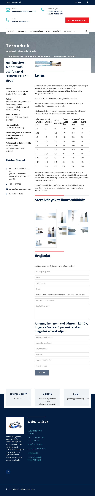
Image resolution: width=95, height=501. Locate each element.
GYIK (48, 31)
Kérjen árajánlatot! (77, 20)
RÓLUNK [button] (21, 31)
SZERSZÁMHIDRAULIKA (37, 449)
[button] (86, 31)
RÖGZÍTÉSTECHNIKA (35, 444)
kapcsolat (78, 2)
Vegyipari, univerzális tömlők (21, 51)
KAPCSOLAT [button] (68, 31)
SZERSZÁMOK (33, 453)
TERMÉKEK (56, 31)
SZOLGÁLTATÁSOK (36, 31)
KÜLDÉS (42, 372)
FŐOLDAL (11, 31)
